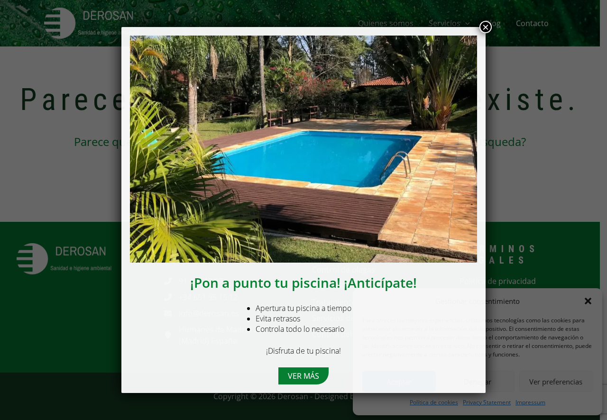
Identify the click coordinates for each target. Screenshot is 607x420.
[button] (303, 375)
